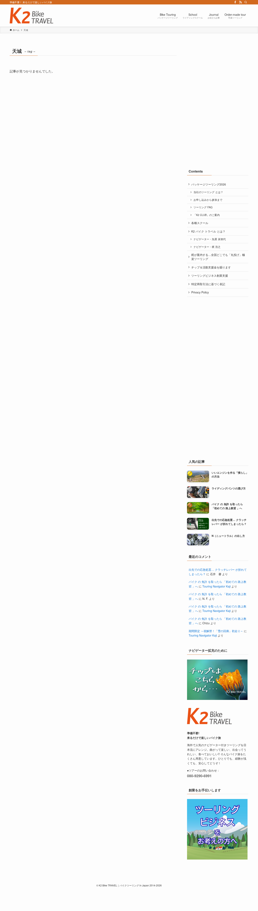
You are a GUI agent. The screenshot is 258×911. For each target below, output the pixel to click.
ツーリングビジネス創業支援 (209, 275)
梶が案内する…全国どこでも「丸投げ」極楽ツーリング (218, 257)
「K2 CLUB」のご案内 (207, 215)
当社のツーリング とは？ (208, 192)
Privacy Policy (200, 292)
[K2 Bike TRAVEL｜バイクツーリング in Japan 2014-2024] (31, 15)
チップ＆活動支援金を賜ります (211, 267)
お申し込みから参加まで (208, 200)
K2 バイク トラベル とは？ (208, 231)
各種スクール (199, 223)
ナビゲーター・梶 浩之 (207, 247)
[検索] (245, 2)
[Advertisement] (217, 71)
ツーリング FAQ (203, 207)
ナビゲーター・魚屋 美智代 (210, 239)
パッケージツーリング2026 (208, 184)
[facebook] (235, 2)
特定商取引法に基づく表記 (208, 284)
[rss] (240, 2)
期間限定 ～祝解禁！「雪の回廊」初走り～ (216, 631)
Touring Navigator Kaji (216, 586)
